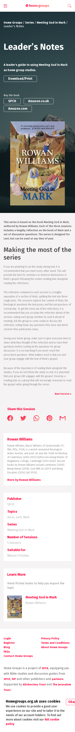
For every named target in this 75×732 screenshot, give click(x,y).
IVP (14, 679)
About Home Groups (54, 647)
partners (57, 679)
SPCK (12, 101)
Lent (19, 517)
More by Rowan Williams (24, 480)
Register (9, 642)
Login (7, 638)
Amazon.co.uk (38, 101)
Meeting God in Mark (51, 22)
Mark (26, 517)
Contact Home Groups (18, 656)
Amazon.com (17, 109)
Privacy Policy (50, 638)
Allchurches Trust (34, 684)
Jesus (11, 517)
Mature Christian (18, 555)
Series (29, 22)
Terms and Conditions (55, 642)
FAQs (7, 651)
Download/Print (20, 79)
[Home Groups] (37, 6)
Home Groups (13, 22)
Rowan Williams (35, 603)
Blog (7, 647)
